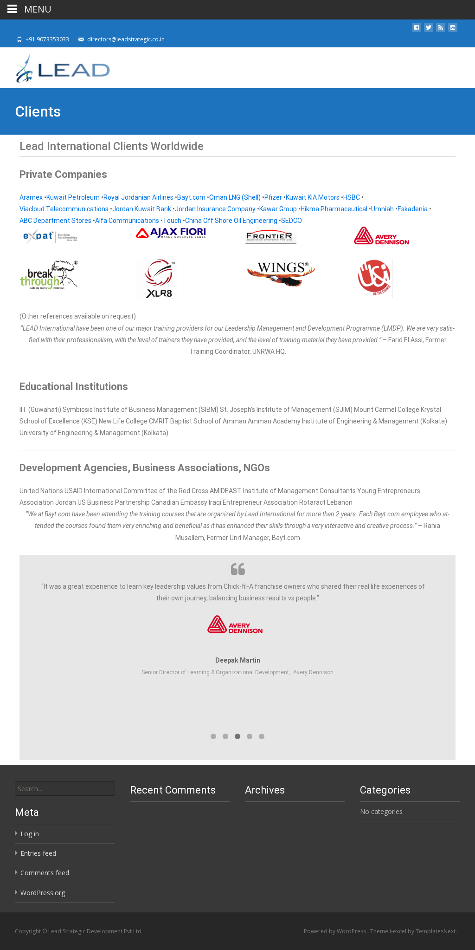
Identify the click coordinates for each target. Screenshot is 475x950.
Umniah (382, 209)
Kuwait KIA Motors (313, 197)
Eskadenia (413, 209)
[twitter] (428, 30)
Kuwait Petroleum (73, 197)
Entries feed (38, 853)
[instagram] (452, 30)
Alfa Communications (127, 220)
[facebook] (416, 30)
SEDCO (291, 220)
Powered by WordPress (335, 931)
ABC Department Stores (55, 220)
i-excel (399, 931)
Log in (29, 833)
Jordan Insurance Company (215, 209)
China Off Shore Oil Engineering (231, 220)
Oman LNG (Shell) (235, 197)
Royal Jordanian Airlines (138, 197)
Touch (172, 220)
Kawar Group (278, 209)
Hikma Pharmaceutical (334, 209)
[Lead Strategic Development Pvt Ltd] (55, 66)
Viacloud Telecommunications (64, 209)
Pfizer (273, 197)
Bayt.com (191, 197)
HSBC (351, 197)
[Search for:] (65, 788)
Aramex (31, 197)
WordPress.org (42, 892)
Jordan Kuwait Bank (141, 209)
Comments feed (44, 872)
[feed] (440, 30)
